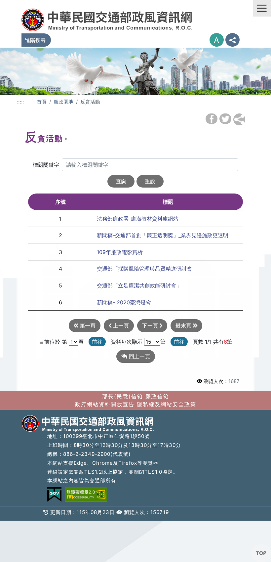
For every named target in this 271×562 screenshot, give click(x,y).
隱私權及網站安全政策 (166, 404)
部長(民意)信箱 (122, 396)
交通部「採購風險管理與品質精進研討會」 (147, 268)
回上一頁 (138, 356)
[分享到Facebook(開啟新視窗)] (211, 118)
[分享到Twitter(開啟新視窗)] (225, 118)
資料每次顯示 (126, 341)
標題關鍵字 (46, 164)
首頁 (42, 102)
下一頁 (151, 325)
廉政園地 (63, 102)
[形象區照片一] (135, 70)
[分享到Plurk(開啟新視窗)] (239, 119)
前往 (97, 341)
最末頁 (184, 325)
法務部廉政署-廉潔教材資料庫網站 (137, 218)
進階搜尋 (35, 40)
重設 (150, 181)
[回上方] (261, 553)
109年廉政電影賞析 (120, 252)
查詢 (121, 181)
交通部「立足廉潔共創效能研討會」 (139, 285)
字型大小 (217, 40)
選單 (262, 8)
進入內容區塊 (16, 4)
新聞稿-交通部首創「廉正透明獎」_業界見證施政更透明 (162, 235)
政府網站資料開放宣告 (105, 404)
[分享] (232, 40)
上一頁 (120, 325)
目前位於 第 (53, 341)
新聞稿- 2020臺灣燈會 (124, 302)
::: (22, 102)
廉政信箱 (157, 396)
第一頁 (87, 325)
